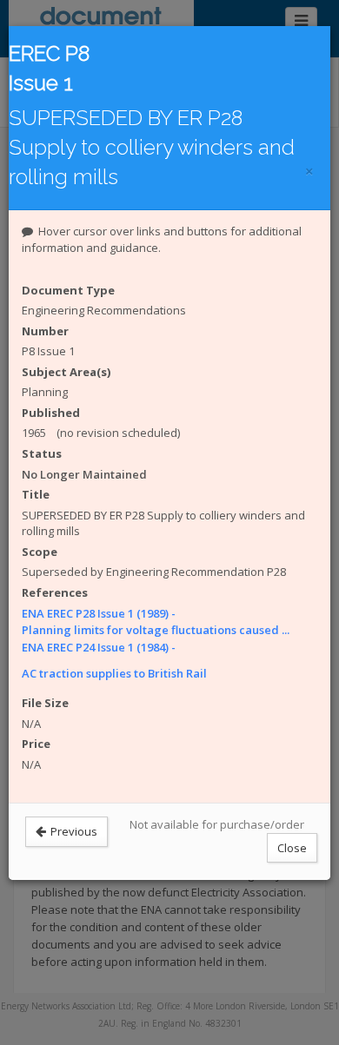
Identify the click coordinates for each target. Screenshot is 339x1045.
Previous (72, 831)
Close (292, 848)
